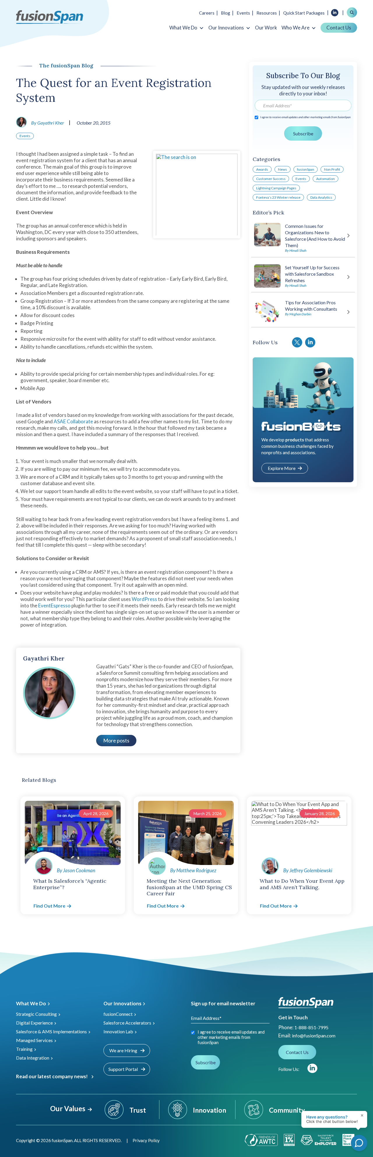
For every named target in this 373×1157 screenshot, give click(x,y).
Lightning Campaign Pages (276, 188)
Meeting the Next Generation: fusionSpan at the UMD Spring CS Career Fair (189, 887)
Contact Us (338, 28)
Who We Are (295, 27)
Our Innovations (226, 27)
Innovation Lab (118, 1031)
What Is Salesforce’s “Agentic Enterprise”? (69, 884)
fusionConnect (118, 1014)
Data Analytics (321, 197)
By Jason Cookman (76, 870)
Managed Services (34, 1040)
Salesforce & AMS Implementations (51, 1031)
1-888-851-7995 (311, 1027)
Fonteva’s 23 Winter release (278, 197)
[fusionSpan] (49, 16)
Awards (262, 169)
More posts (116, 740)
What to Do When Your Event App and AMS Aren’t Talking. (302, 884)
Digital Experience (34, 1022)
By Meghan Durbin (298, 314)
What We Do (183, 27)
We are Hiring (123, 1050)
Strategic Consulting (36, 1014)
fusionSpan (305, 169)
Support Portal (123, 1069)
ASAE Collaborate (73, 421)
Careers (206, 12)
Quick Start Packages (304, 12)
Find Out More (49, 905)
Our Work (266, 27)
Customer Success (271, 178)
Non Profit (332, 169)
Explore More (281, 468)
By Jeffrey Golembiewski (307, 870)
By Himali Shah (295, 250)
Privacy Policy (146, 1140)
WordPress (144, 599)
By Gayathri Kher (47, 122)
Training (24, 1049)
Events (243, 12)
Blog (225, 12)
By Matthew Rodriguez (193, 870)
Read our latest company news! (52, 1076)
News (282, 169)
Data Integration (32, 1057)
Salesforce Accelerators (127, 1022)
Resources (266, 12)
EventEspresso (54, 605)
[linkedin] (312, 1068)
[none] (361, 1128)
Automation (325, 178)
